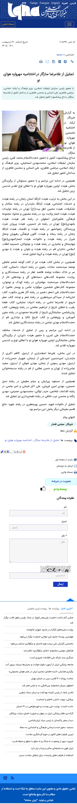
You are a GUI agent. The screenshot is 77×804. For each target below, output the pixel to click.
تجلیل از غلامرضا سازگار (46, 440)
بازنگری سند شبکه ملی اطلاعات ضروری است (51, 658)
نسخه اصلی (8, 24)
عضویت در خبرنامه (61, 481)
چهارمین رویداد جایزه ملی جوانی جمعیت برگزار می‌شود (46, 637)
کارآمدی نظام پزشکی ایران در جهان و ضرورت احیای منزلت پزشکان (41, 713)
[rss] (12, 778)
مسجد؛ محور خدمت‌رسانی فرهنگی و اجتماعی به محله (46, 727)
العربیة (65, 3)
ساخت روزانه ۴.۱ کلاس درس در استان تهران (52, 679)
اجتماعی (70, 55)
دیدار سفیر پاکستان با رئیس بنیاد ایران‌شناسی (50, 720)
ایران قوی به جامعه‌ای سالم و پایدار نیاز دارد (52, 748)
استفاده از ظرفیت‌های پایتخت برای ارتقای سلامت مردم (46, 755)
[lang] (25, 3)
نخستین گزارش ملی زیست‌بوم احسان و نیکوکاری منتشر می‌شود (41, 644)
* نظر (64, 536)
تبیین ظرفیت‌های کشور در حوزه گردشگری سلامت (49, 734)
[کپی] (72, 61)
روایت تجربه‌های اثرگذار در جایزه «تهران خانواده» (49, 630)
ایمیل (64, 521)
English (55, 3)
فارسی (73, 3)
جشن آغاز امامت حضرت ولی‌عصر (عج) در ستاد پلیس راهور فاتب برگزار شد (38, 620)
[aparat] (5, 779)
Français (44, 3)
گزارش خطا (66, 431)
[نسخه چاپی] (41, 61)
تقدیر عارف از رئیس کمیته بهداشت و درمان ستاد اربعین (46, 693)
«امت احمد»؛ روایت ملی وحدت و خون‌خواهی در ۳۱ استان (44, 706)
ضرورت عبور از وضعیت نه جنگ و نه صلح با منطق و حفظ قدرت (42, 741)
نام (65, 507)
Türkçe (34, 3)
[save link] (53, 61)
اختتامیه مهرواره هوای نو (18, 440)
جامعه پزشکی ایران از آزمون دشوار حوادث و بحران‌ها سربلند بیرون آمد (39, 665)
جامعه (59, 55)
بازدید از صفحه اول (63, 460)
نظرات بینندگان (65, 498)
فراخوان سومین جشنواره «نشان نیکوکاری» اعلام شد (48, 651)
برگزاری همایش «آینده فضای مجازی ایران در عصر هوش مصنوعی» (41, 672)
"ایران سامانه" (31, 800)
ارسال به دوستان (64, 466)
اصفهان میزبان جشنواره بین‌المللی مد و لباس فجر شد (47, 686)
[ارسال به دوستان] (47, 61)
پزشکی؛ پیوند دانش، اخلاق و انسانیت (54, 699)
